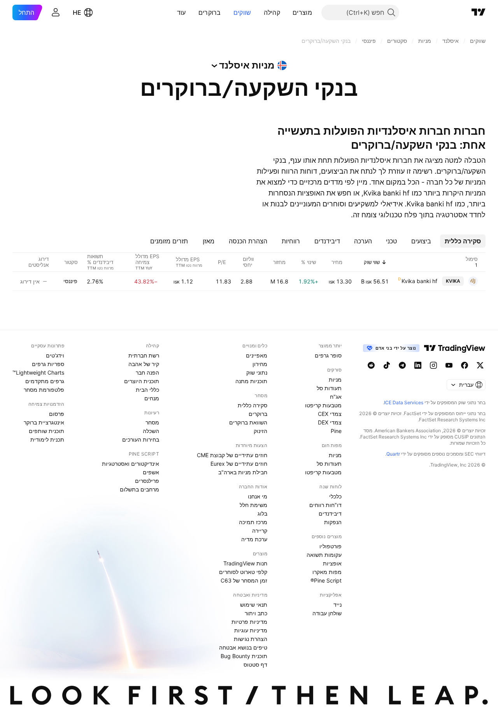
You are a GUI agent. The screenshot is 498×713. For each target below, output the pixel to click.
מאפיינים (256, 355)
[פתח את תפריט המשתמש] (55, 12)
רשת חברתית (143, 355)
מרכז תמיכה (253, 522)
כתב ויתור (256, 613)
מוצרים (302, 12)
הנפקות (333, 522)
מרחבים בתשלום (139, 489)
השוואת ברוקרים (248, 422)
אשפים (151, 472)
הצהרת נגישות (250, 639)
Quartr (393, 454)
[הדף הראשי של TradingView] (479, 12)
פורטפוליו (330, 546)
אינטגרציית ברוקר (44, 422)
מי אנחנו (257, 496)
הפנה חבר (147, 372)
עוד (181, 12)
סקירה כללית (252, 405)
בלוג (262, 513)
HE (77, 12)
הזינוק (260, 431)
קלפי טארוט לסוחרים (243, 572)
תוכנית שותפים (46, 431)
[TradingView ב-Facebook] (464, 365)
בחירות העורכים (140, 439)
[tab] (463, 241)
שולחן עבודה (327, 613)
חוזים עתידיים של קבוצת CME (232, 455)
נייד (337, 604)
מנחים (151, 398)
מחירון (260, 364)
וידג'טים (55, 355)
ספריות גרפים (48, 364)
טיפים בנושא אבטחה (243, 647)
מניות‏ (335, 379)
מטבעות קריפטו (323, 405)
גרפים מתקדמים (44, 381)
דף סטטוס (255, 664)
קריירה (259, 530)
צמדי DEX (330, 422)
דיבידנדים (330, 513)
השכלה (151, 431)
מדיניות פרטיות (249, 621)
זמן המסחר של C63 (244, 580)
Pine (336, 431)
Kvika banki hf (419, 281)
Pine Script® (326, 580)
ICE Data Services (403, 402)
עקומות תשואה (324, 554)
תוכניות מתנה (251, 381)
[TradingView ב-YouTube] (449, 365)
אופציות (332, 563)
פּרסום (56, 413)
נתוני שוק (256, 372)
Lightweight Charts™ (38, 372)
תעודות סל (329, 388)
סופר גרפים (328, 355)
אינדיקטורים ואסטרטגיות (130, 463)
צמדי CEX (330, 413)
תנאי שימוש (253, 604)
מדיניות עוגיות (250, 630)
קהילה (272, 12)
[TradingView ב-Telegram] (402, 365)
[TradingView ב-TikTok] (386, 365)
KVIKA (453, 281)
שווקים (242, 12)
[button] (286, 12)
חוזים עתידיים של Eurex (238, 463)
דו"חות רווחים (325, 505)
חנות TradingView (245, 563)
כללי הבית (147, 389)
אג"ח (336, 396)
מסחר (152, 422)
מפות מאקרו (327, 572)
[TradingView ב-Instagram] (433, 365)
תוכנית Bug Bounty (244, 656)
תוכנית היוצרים (141, 381)
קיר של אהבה (143, 364)
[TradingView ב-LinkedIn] (417, 365)
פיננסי (70, 281)
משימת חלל (253, 505)
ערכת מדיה (254, 539)
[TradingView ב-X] (480, 365)
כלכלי (335, 496)
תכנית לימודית (47, 439)
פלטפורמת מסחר (44, 389)
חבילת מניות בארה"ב (242, 472)
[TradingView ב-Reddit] (371, 365)
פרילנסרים (147, 480)
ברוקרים (209, 12)
